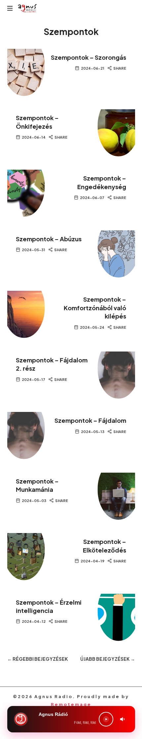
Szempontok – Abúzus (49, 239)
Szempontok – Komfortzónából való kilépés (95, 307)
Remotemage (71, 704)
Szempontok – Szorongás (88, 57)
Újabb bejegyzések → (107, 659)
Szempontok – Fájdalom (90, 420)
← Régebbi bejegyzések (37, 659)
